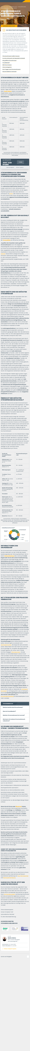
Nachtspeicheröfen (6, 645)
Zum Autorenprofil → (13, 941)
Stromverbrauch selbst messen (11, 56)
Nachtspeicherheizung (9, 878)
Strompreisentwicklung (7, 696)
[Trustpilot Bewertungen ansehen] (5, 929)
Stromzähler (6, 240)
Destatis (3, 254)
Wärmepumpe (24, 876)
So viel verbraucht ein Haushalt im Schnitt (14, 58)
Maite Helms (12, 938)
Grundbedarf (6, 62)
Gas (19, 876)
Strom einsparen (7, 67)
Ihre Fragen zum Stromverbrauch (12, 69)
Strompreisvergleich (9, 894)
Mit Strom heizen (7, 65)
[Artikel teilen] (28, 956)
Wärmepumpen (15, 652)
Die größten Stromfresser (10, 60)
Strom (11, 193)
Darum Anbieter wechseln (9, 71)
